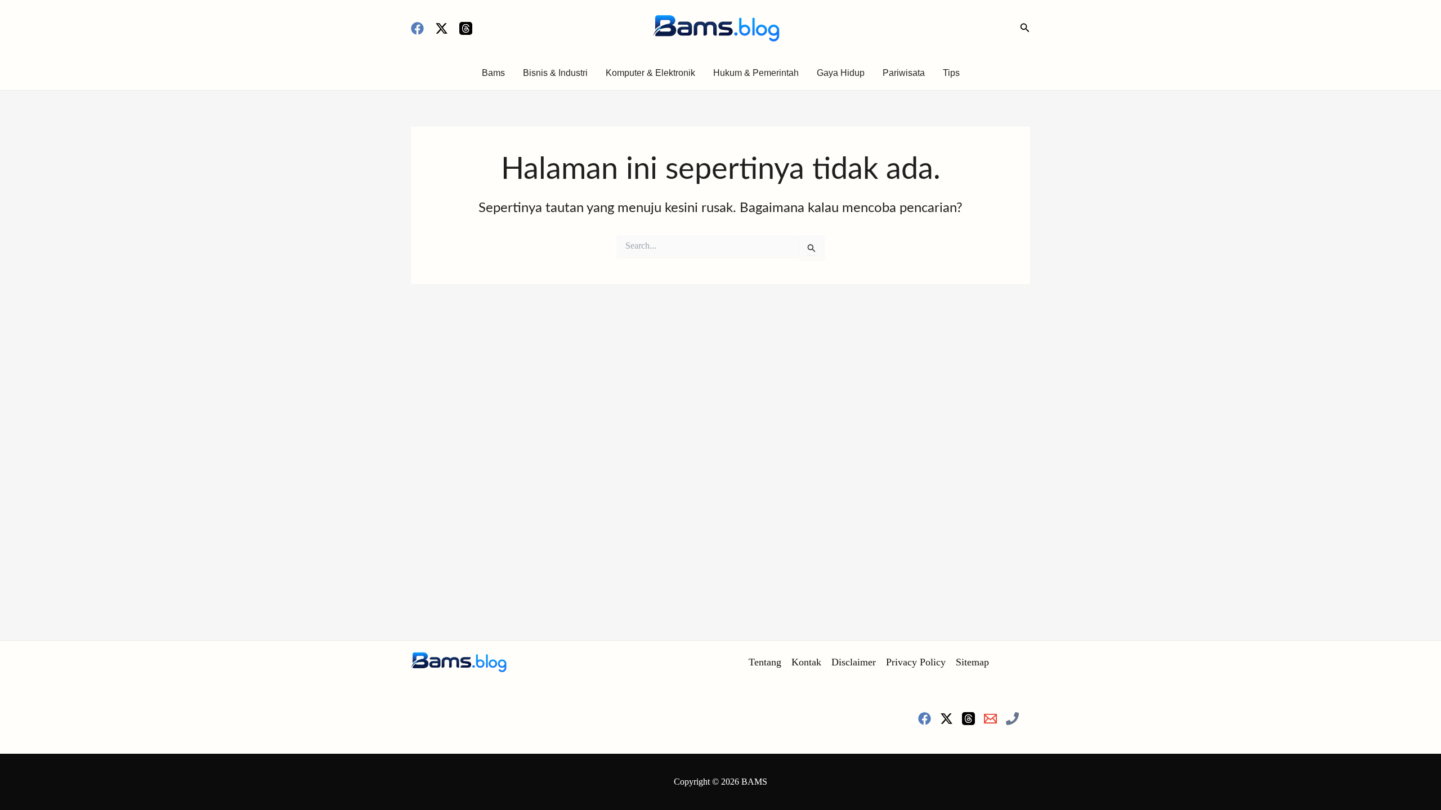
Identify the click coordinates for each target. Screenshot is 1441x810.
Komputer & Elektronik (650, 73)
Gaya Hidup (841, 73)
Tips (951, 73)
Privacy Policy (916, 662)
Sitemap (972, 662)
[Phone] (1012, 718)
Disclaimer (853, 662)
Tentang (765, 662)
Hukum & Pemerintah (756, 73)
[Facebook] (417, 28)
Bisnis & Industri (555, 73)
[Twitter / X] (441, 28)
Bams (493, 73)
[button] (1025, 28)
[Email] (990, 718)
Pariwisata (904, 73)
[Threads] (465, 28)
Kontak (806, 662)
